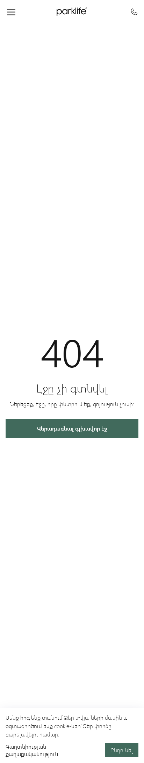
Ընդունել (121, 750)
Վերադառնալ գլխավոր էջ (72, 428)
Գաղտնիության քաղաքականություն (32, 750)
